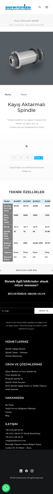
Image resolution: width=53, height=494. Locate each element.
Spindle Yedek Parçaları (15, 382)
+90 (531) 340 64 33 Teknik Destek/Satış (22, 433)
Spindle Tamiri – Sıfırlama (16, 352)
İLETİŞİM (11, 424)
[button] (6, 488)
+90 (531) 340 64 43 (14, 437)
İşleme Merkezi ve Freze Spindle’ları (20, 371)
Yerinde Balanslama (13, 356)
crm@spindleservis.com (15, 440)
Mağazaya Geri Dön (26, 270)
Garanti (8, 412)
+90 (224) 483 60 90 (14, 430)
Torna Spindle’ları (13, 375)
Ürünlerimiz (19, 25)
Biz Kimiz (9, 405)
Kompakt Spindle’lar (14, 379)
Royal (23, 94)
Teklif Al (38, 157)
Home (11, 25)
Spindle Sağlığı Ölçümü (15, 349)
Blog (7, 415)
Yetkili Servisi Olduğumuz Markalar (20, 408)
